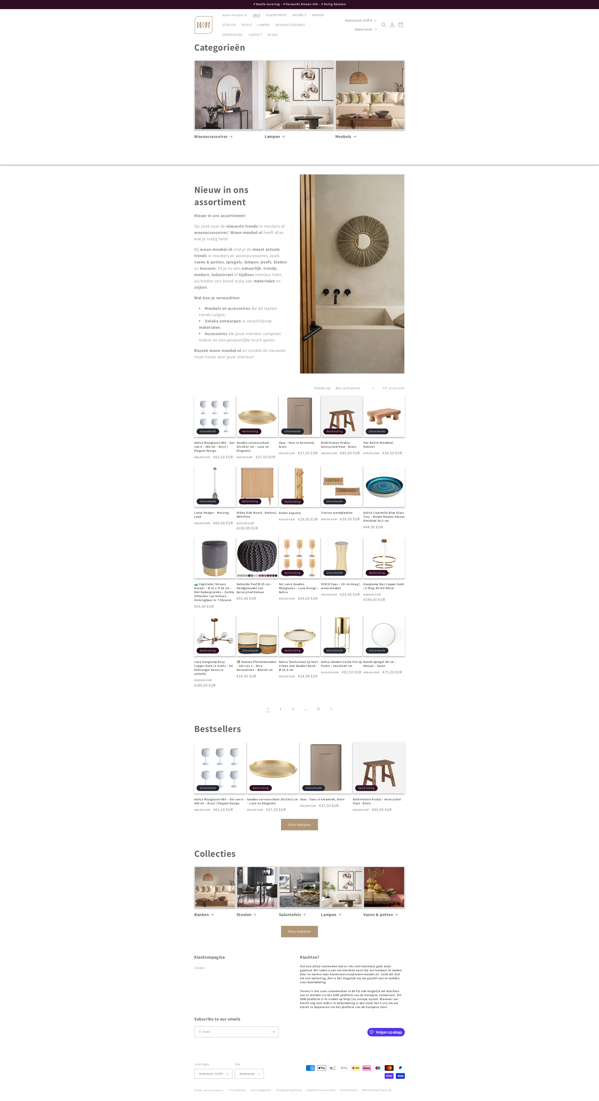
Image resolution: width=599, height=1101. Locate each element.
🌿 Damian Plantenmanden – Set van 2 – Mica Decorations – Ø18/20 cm (256, 666)
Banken (201, 914)
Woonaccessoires (211, 136)
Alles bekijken (299, 824)
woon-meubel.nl (214, 1090)
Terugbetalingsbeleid (289, 1090)
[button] (384, 25)
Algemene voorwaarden (321, 1090)
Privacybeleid (237, 1090)
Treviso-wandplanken (336, 513)
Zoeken (200, 968)
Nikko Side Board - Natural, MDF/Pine (257, 515)
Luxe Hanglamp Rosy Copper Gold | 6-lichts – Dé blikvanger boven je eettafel (213, 668)
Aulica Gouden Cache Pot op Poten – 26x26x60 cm (341, 664)
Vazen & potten (378, 914)
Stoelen (244, 914)
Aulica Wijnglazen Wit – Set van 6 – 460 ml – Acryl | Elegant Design (214, 447)
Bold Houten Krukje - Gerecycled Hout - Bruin (338, 445)
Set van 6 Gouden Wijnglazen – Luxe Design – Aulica (299, 588)
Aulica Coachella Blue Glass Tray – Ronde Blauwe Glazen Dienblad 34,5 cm (384, 517)
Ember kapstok (290, 513)
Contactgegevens (260, 1090)
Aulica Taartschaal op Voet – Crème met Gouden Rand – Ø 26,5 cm (299, 666)
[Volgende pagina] (331, 709)
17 (318, 709)
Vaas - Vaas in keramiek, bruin (297, 445)
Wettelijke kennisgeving (376, 1090)
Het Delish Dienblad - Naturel (379, 445)
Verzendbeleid (348, 1090)
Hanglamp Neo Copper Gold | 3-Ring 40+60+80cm (383, 586)
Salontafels (290, 914)
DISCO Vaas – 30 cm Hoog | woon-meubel (340, 586)
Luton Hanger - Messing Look (211, 515)
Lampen (272, 136)
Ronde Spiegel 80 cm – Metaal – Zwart (379, 664)
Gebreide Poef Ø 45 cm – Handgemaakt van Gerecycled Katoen (254, 588)
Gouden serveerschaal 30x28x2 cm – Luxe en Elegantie (253, 447)
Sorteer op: (322, 388)
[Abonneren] (273, 1031)
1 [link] (268, 708)
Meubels (343, 136)
